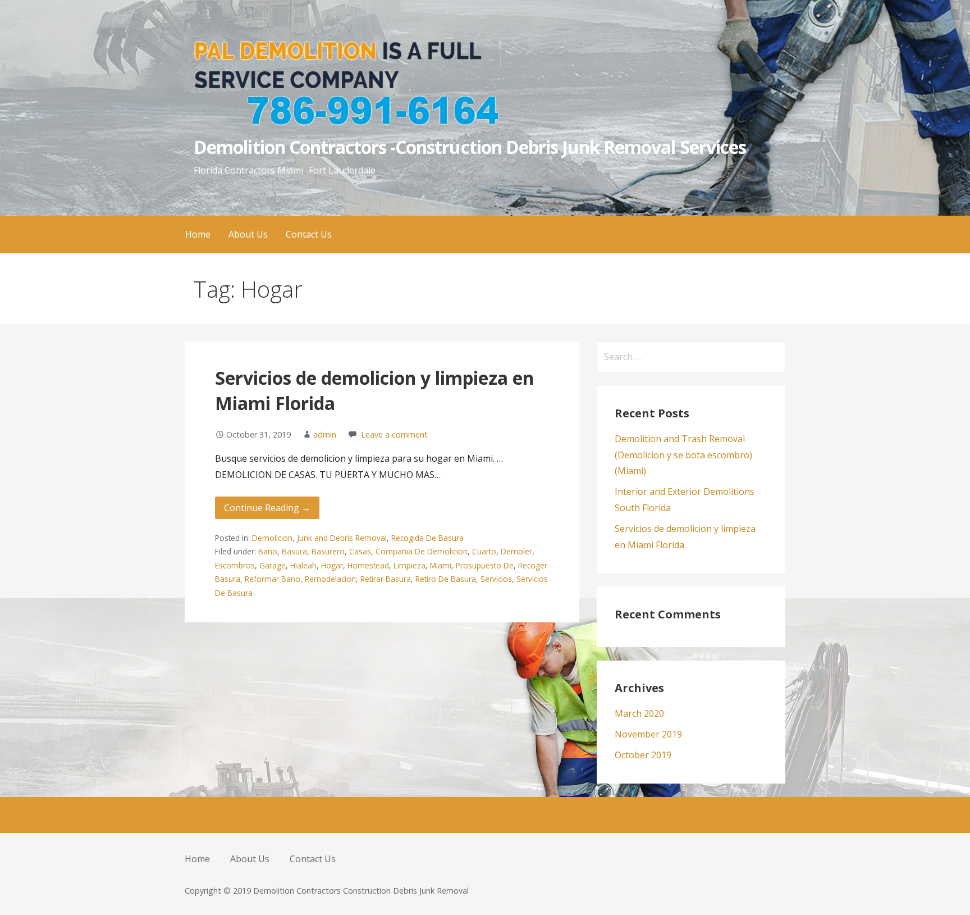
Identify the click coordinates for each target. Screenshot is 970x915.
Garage (272, 565)
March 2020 (639, 713)
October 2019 (643, 755)
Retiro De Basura (445, 578)
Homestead (368, 565)
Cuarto (484, 551)
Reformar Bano (272, 578)
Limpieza (409, 565)
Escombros (235, 565)
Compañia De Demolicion (422, 551)
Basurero (328, 551)
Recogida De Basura (427, 537)
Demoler (516, 551)
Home (198, 234)
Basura (294, 551)
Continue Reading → (267, 508)
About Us (248, 234)
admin (324, 434)
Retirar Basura (385, 578)
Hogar (332, 565)
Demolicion (272, 537)
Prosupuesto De (485, 565)
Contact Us (309, 234)
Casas (360, 551)
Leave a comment (394, 434)
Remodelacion (330, 578)
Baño (267, 551)
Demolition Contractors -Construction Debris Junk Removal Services (470, 147)
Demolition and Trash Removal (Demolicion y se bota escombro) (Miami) (683, 455)
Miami (440, 565)
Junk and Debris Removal (342, 537)
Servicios (496, 578)
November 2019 (648, 734)
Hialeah (303, 565)
